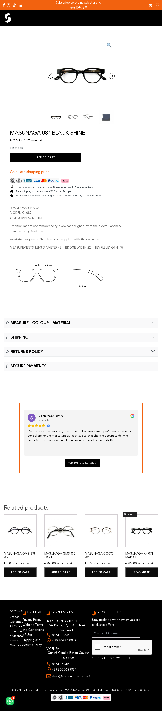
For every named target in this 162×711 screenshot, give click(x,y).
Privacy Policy (32, 620)
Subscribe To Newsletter (111, 658)
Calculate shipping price (29, 172)
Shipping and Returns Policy (32, 642)
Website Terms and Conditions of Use (33, 630)
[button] (10, 701)
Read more (142, 572)
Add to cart (46, 157)
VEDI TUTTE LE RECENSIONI (82, 462)
